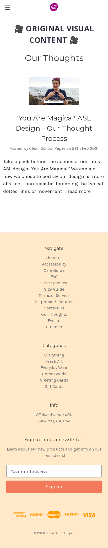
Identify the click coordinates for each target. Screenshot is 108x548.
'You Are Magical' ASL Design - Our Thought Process (54, 128)
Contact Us (54, 307)
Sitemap (54, 326)
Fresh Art (54, 361)
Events (54, 320)
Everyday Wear (54, 367)
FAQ (54, 276)
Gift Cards (54, 386)
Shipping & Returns (54, 301)
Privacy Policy (54, 282)
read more (79, 191)
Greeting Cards (54, 380)
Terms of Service (54, 295)
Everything (54, 355)
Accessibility (54, 264)
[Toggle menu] (7, 7)
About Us (54, 257)
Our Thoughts (54, 314)
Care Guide (54, 270)
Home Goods (54, 373)
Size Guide (54, 289)
